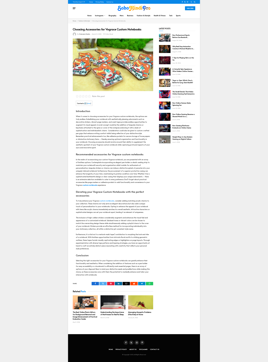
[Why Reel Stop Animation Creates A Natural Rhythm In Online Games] (165, 49)
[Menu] (74, 8)
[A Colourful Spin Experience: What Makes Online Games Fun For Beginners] (165, 72)
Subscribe (190, 8)
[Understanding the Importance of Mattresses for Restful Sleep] (113, 302)
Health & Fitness (160, 15)
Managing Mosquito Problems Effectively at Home (139, 313)
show (88, 103)
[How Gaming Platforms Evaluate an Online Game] (165, 128)
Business (130, 15)
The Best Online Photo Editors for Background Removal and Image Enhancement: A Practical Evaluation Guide (85, 315)
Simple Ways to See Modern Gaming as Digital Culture (182, 138)
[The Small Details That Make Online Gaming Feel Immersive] (165, 94)
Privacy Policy (100, 2)
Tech (170, 15)
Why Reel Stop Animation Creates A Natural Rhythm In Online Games (182, 47)
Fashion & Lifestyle (143, 15)
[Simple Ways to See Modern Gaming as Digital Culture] (165, 139)
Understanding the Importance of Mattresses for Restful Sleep (112, 313)
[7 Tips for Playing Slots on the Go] (165, 60)
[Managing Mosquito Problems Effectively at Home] (140, 302)
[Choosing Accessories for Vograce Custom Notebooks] (113, 65)
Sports (178, 15)
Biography (112, 15)
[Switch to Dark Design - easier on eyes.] (191, 2)
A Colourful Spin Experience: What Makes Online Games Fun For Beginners (182, 70)
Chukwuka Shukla (84, 34)
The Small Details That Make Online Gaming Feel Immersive (183, 92)
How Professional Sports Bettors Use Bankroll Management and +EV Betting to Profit (183, 36)
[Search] (194, 2)
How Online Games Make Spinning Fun (181, 104)
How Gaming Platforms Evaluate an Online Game (181, 126)
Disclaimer (143, 349)
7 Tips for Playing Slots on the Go (183, 59)
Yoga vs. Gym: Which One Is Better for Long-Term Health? (182, 81)
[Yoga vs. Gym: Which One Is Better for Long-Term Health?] (165, 83)
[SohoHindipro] (134, 8)
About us (133, 349)
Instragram (99, 15)
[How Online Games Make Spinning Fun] (165, 106)
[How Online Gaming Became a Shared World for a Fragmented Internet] (165, 117)
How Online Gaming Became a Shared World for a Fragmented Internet (183, 115)
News (122, 15)
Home (91, 2)
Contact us (109, 2)
